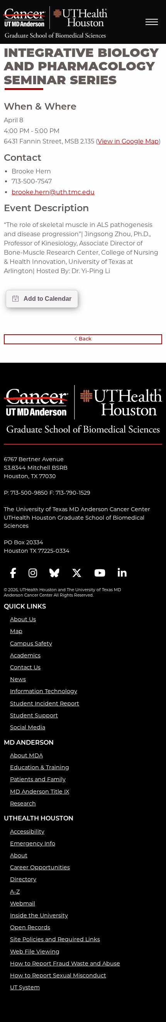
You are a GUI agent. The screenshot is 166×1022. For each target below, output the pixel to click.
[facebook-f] (13, 573)
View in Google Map (128, 141)
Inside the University (39, 915)
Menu (152, 22)
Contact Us (25, 667)
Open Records (30, 927)
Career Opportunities (40, 867)
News (18, 679)
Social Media (27, 727)
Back (84, 339)
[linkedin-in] (122, 573)
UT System (25, 987)
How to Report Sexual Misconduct (58, 975)
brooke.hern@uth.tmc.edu (53, 192)
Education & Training (39, 767)
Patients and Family (38, 779)
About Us (23, 619)
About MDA (26, 755)
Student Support (34, 715)
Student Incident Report (44, 703)
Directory (23, 879)
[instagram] (33, 573)
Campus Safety (31, 643)
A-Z (15, 891)
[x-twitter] (77, 573)
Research (23, 803)
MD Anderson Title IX (39, 791)
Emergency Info (32, 843)
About (18, 855)
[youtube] (99, 573)
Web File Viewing (34, 951)
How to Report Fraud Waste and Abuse (65, 963)
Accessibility (27, 831)
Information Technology (43, 691)
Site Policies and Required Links (55, 939)
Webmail (22, 903)
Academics (25, 655)
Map (16, 631)
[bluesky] (54, 573)
